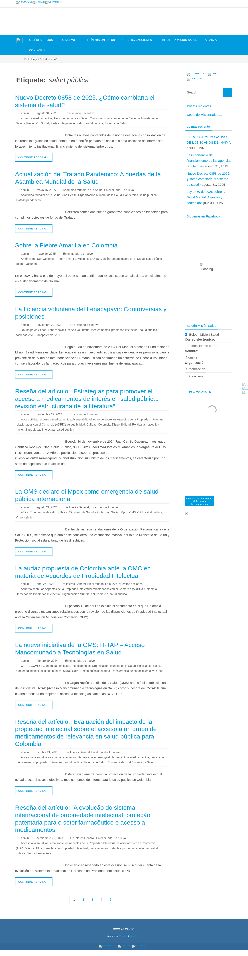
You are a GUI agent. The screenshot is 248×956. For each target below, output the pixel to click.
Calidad (91, 424)
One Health (69, 195)
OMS (132, 512)
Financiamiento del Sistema (122, 118)
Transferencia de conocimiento (131, 670)
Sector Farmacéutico (40, 853)
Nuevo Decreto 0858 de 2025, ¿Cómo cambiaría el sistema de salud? (208, 179)
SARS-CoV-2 (71, 670)
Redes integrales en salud (67, 123)
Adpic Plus (35, 848)
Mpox (124, 512)
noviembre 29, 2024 (49, 324)
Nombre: (191, 351)
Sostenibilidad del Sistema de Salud (131, 762)
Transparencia (44, 335)
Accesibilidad (29, 419)
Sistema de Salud (115, 123)
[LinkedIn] (53, 3)
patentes (115, 848)
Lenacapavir (56, 329)
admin (25, 113)
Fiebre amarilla (66, 258)
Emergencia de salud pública (48, 512)
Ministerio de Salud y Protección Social (94, 512)
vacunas (31, 263)
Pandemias (130, 195)
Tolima (20, 263)
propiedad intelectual (124, 329)
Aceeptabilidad (82, 419)
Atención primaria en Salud (70, 118)
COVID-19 (37, 665)
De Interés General (77, 507)
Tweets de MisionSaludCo (204, 115)
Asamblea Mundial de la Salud (83, 190)
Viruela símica (25, 517)
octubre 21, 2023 (47, 752)
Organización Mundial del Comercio (85, 594)
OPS (140, 512)
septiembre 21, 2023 (50, 838)
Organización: (196, 363)
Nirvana (123, 936)
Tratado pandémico (28, 200)
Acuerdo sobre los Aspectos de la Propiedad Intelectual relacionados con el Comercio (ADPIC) (82, 589)
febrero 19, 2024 (47, 660)
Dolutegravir (28, 329)
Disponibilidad (121, 424)
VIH (57, 335)
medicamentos (100, 329)
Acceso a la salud (32, 757)
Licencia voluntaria (77, 329)
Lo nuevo (88, 113)
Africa (24, 512)
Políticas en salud (148, 665)
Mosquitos (84, 258)
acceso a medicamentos (36, 118)
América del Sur (31, 258)
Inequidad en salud (58, 665)
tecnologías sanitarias (96, 670)
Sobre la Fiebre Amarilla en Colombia (66, 245)
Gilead (42, 329)
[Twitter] (39, 3)
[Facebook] (24, 3)
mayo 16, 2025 (46, 190)
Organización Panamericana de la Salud (118, 258)
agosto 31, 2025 (47, 113)
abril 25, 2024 (45, 583)
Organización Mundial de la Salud (100, 195)
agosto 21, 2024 (47, 507)
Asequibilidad (76, 424)
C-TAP (25, 665)
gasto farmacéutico (116, 757)
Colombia (96, 118)
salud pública (94, 123)
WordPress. (136, 936)
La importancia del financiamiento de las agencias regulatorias (209, 160)
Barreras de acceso (90, 757)
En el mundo (73, 113)
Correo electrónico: (200, 339)
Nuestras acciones (131, 583)
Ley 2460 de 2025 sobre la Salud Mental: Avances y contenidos (206, 197)
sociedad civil (24, 335)
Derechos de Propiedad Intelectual (38, 594)
